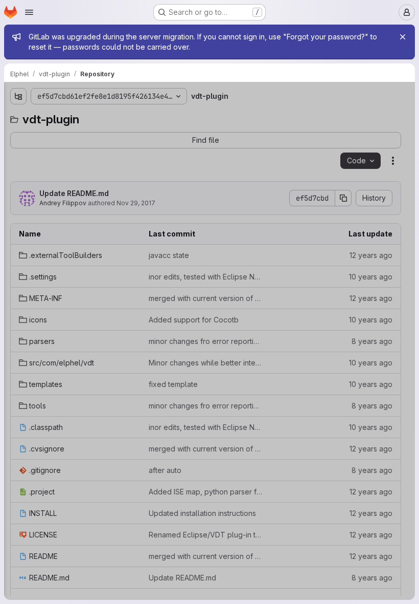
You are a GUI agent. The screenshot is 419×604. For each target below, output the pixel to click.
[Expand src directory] (18, 216)
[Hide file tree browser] (18, 96)
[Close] (403, 37)
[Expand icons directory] (18, 184)
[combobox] (83, 116)
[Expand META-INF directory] (18, 167)
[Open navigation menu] (29, 12)
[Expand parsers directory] (18, 200)
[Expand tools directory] (18, 249)
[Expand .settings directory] (18, 151)
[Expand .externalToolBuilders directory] (18, 134)
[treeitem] (84, 134)
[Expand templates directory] (18, 233)
